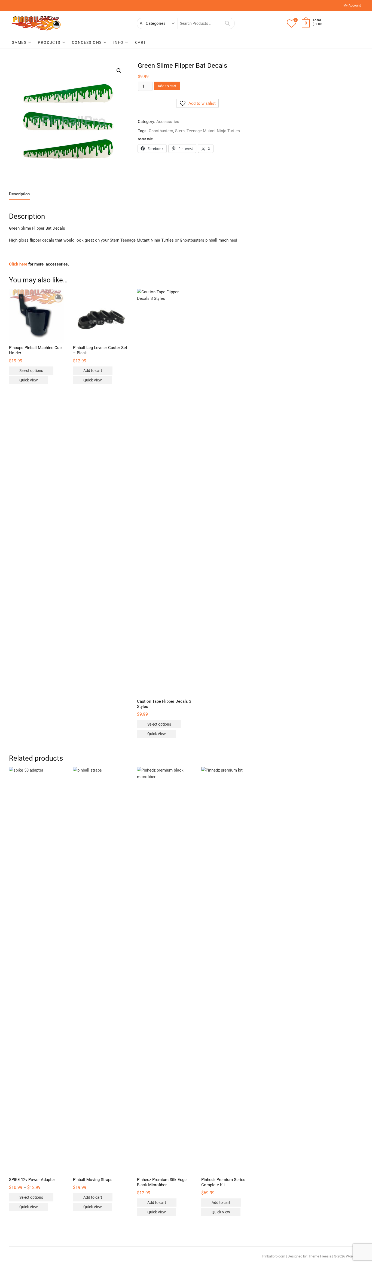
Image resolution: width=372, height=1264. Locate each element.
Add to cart (167, 86)
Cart (140, 42)
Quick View (28, 380)
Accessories (167, 121)
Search (227, 23)
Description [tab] (19, 194)
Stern (180, 130)
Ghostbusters (161, 130)
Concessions (87, 42)
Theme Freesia (319, 1256)
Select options (31, 370)
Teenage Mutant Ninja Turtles (213, 130)
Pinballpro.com (273, 1256)
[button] (119, 71)
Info (118, 42)
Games (19, 42)
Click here (18, 264)
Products (49, 42)
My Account (352, 5)
